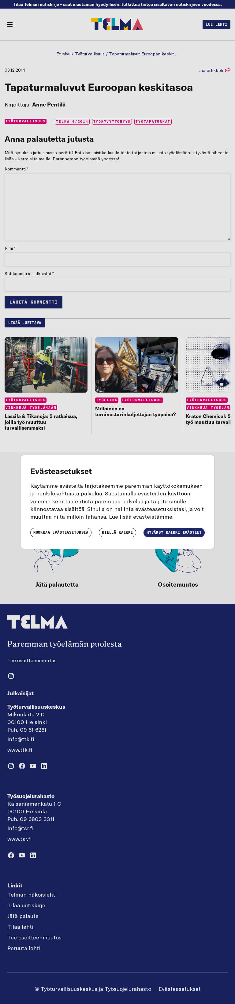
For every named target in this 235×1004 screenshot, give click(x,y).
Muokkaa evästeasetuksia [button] (60, 532)
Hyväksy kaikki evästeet (174, 532)
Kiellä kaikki (117, 532)
